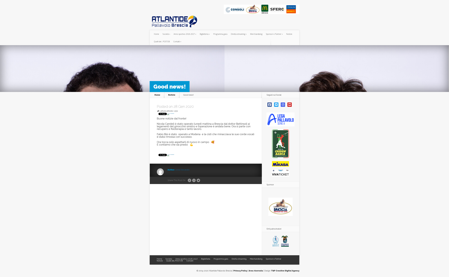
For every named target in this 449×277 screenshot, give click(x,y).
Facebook (194, 180)
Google (189, 180)
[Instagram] (283, 104)
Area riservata (256, 271)
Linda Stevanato (182, 170)
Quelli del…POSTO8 (162, 41)
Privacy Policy (240, 271)
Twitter (198, 180)
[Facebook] (269, 104)
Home (156, 34)
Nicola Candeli (165, 123)
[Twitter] (276, 104)
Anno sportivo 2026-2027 (184, 34)
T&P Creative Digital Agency (285, 271)
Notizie (289, 34)
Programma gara (220, 34)
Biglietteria (204, 34)
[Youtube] (289, 104)
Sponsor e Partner (273, 34)
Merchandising (256, 34)
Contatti (176, 41)
